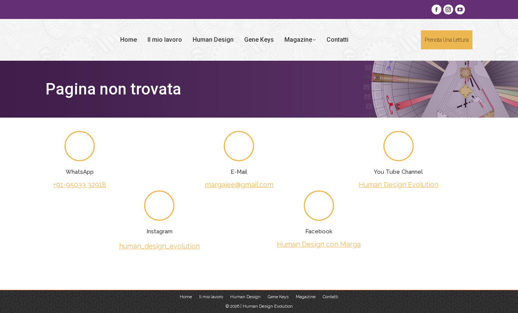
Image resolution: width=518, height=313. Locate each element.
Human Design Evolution (398, 185)
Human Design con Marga (319, 244)
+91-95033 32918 (79, 185)
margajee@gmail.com (239, 185)
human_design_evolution (159, 246)
